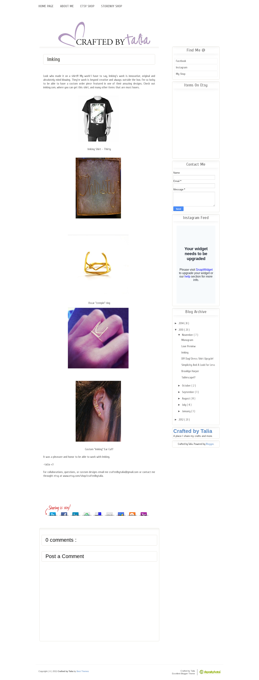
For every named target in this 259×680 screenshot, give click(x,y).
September (188, 392)
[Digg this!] (109, 513)
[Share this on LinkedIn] (75, 513)
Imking (53, 59)
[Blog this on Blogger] (132, 513)
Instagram (181, 67)
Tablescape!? (188, 377)
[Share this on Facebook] (64, 513)
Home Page (46, 6)
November (188, 335)
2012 (181, 419)
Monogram (187, 340)
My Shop (180, 74)
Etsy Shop (87, 6)
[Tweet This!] (52, 513)
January (186, 411)
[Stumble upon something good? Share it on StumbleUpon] (87, 513)
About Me (67, 6)
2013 (181, 329)
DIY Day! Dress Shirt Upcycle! (197, 358)
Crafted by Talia (192, 431)
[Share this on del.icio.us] (98, 513)
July (184, 404)
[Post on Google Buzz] (121, 513)
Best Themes (83, 671)
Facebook (181, 61)
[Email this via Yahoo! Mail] (143, 513)
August (186, 398)
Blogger (209, 444)
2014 (181, 323)
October (187, 385)
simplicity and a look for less (198, 365)
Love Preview (188, 346)
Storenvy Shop (111, 6)
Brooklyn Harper (190, 371)
